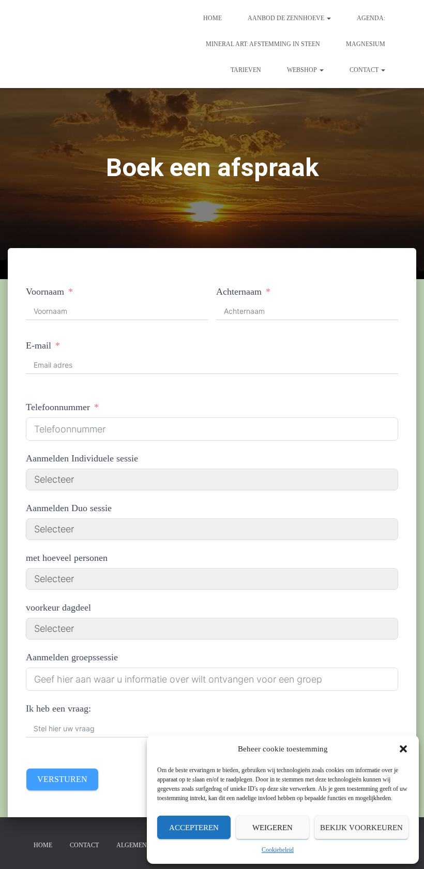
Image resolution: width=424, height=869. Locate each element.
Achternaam (239, 291)
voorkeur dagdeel (58, 607)
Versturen (62, 779)
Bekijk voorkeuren (361, 827)
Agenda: (371, 18)
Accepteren (194, 827)
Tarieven (246, 70)
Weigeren (272, 827)
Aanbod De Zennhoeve (287, 18)
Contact (365, 70)
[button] (403, 749)
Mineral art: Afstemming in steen (263, 44)
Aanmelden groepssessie (72, 657)
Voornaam (45, 291)
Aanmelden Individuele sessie (82, 458)
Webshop (303, 70)
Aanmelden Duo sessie (69, 508)
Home (212, 18)
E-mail (38, 345)
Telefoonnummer (58, 407)
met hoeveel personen (67, 558)
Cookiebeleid (278, 849)
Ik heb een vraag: (58, 708)
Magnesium (365, 44)
